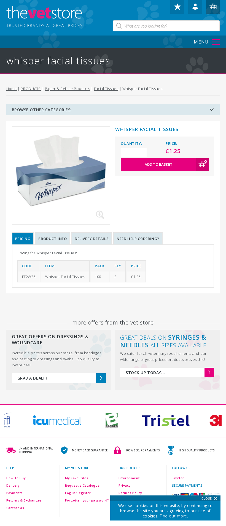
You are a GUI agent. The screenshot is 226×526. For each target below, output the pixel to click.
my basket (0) (213, 9)
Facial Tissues (106, 88)
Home (11, 88)
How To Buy (16, 478)
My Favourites (76, 478)
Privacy (125, 485)
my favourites (177, 9)
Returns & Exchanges (24, 500)
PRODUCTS (31, 88)
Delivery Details (92, 238)
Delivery (13, 485)
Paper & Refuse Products (67, 88)
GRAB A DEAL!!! (32, 378)
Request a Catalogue (82, 485)
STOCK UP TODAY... (145, 372)
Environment (129, 478)
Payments (14, 493)
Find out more (173, 516)
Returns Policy (130, 493)
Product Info (52, 238)
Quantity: (131, 143)
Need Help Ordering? (138, 238)
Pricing (23, 238)
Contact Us (15, 508)
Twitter (178, 478)
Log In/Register (78, 493)
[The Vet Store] (50, 17)
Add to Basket (159, 164)
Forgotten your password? (87, 500)
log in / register (195, 9)
